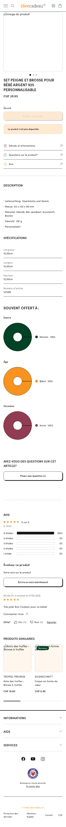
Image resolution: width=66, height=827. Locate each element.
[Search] (13, 6)
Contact (49, 815)
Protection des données (11, 815)
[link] (33, 41)
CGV (60, 815)
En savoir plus (33, 786)
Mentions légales (31, 815)
